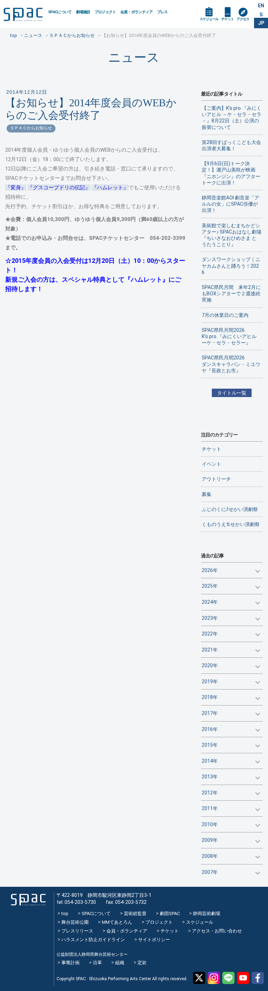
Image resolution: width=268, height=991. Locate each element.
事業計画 (70, 962)
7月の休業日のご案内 (225, 315)
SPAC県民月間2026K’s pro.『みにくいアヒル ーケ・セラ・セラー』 (229, 336)
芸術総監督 (135, 913)
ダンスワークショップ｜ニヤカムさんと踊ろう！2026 (231, 266)
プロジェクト (105, 12)
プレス (162, 12)
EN (261, 5)
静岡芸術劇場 (206, 913)
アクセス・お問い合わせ (217, 930)
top (64, 913)
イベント (211, 464)
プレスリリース (77, 930)
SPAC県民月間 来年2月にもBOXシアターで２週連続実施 (231, 293)
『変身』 (15, 187)
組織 (119, 962)
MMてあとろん (117, 922)
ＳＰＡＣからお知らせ (31, 127)
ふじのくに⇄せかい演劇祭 (230, 509)
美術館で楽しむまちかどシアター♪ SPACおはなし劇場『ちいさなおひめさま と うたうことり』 (231, 235)
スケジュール (209, 19)
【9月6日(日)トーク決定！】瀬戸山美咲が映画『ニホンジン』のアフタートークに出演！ (231, 173)
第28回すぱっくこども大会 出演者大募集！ (232, 145)
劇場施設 (83, 12)
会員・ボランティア (136, 12)
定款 (142, 962)
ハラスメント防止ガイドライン (93, 939)
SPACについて (60, 12)
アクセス (243, 19)
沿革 (97, 962)
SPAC (23, 14)
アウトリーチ (216, 479)
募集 (206, 494)
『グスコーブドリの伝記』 (59, 187)
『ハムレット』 (110, 187)
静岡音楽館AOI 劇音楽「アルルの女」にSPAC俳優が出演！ (230, 204)
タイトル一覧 (231, 393)
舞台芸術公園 (75, 922)
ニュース (133, 57)
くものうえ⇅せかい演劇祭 (231, 524)
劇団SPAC (170, 913)
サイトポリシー (154, 939)
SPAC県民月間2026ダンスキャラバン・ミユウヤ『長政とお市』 (231, 364)
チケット (227, 19)
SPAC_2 (28, 899)
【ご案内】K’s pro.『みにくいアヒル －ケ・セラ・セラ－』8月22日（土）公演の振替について (231, 117)
